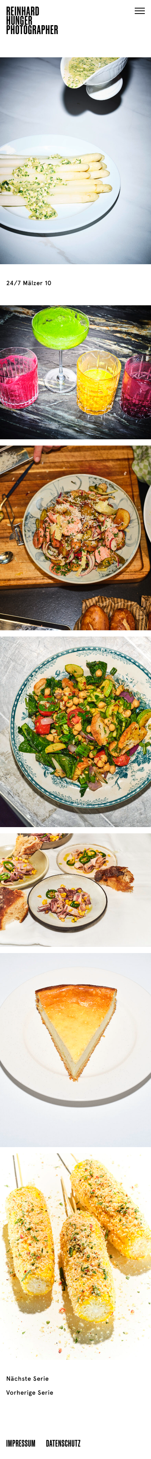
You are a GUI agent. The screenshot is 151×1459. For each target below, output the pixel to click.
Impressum (21, 1443)
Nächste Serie (27, 1379)
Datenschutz (63, 1443)
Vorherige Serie (29, 1392)
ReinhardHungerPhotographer (32, 21)
